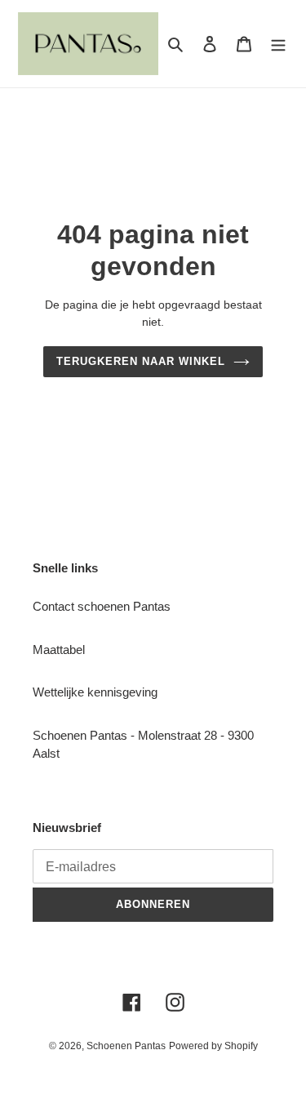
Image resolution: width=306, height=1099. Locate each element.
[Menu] (278, 43)
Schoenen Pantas (126, 1046)
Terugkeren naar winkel (141, 361)
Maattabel (59, 649)
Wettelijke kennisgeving (95, 692)
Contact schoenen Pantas (102, 606)
